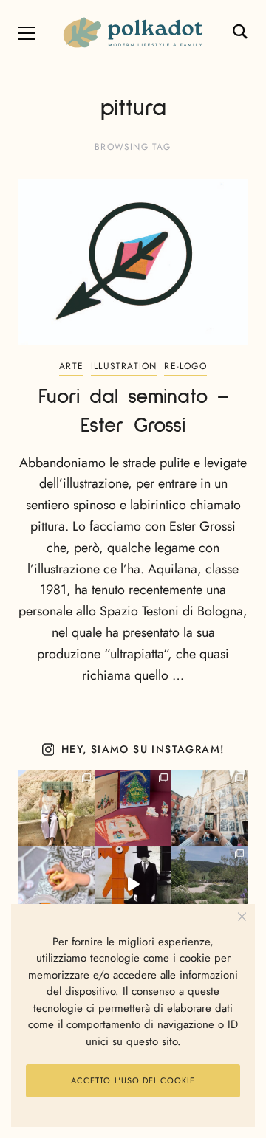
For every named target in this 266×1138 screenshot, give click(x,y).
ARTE (71, 366)
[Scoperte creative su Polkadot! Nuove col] (209, 808)
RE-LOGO (185, 366)
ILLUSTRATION (124, 366)
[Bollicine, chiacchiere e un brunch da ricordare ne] (209, 884)
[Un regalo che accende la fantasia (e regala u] (56, 884)
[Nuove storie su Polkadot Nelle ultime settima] (56, 808)
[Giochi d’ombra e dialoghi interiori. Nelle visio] (133, 884)
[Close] (242, 917)
